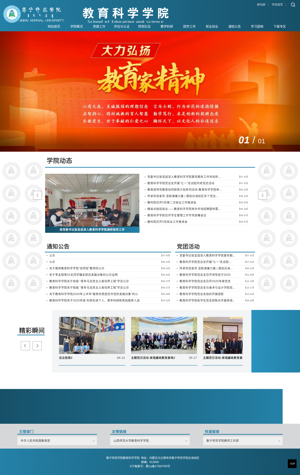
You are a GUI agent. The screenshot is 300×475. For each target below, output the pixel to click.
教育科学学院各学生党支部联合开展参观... (207, 300)
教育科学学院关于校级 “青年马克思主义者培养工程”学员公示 (89, 281)
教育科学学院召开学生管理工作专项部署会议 (176, 215)
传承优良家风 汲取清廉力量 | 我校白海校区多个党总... (182, 196)
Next (283, 140)
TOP (292, 463)
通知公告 (234, 26)
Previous (272, 140)
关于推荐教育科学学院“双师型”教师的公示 (77, 268)
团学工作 (189, 26)
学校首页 (277, 4)
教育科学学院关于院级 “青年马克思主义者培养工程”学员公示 (89, 287)
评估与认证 (122, 26)
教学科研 (167, 26)
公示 (52, 255)
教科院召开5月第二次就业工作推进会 (171, 202)
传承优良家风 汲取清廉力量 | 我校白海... (206, 268)
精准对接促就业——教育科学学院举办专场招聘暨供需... (184, 208)
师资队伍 (144, 26)
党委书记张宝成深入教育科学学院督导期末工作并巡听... (184, 176)
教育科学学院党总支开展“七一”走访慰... (205, 261)
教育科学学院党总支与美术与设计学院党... (207, 287)
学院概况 (76, 26)
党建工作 (99, 26)
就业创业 (212, 26)
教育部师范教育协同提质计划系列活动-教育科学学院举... (184, 189)
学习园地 (257, 26)
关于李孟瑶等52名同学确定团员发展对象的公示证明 (83, 274)
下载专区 (279, 26)
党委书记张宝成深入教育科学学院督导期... (207, 255)
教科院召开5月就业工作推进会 (167, 221)
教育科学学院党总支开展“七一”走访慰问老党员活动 (180, 183)
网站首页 (54, 26)
